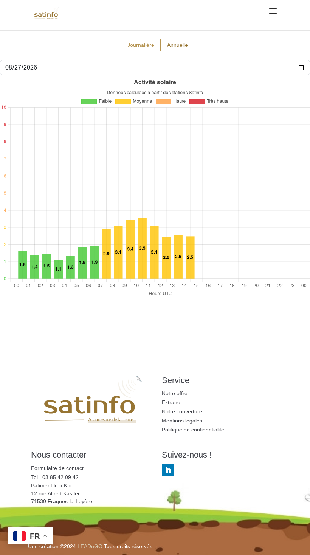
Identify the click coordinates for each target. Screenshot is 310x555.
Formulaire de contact (57, 468)
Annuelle (177, 45)
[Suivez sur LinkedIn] (168, 470)
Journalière (140, 45)
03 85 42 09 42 (60, 477)
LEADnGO (90, 546)
